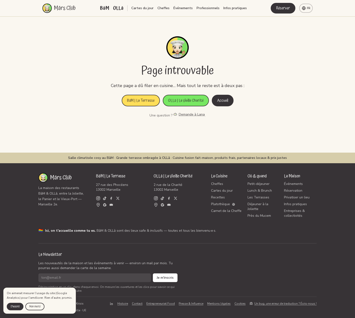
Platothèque (220, 204)
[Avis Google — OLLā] (162, 205)
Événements (183, 8)
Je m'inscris (165, 277)
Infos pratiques (235, 8)
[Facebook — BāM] (111, 198)
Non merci (35, 306)
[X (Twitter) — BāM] (117, 198)
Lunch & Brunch (260, 190)
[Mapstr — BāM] (98, 205)
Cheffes (163, 8)
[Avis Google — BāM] (104, 205)
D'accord (15, 306)
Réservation (293, 190)
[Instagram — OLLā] (156, 198)
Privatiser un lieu (297, 197)
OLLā (118, 8)
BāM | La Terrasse (141, 100)
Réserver (283, 8)
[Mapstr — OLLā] (156, 205)
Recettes (218, 197)
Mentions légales (219, 303)
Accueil (222, 100)
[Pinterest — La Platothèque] (233, 204)
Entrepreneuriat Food (160, 303)
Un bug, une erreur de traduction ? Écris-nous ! (285, 303)
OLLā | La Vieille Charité (186, 100)
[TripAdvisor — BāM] (111, 205)
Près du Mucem (259, 215)
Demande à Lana (192, 114)
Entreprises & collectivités (294, 213)
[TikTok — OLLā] (162, 198)
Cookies (240, 303)
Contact (137, 303)
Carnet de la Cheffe (226, 211)
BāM (104, 8)
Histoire (122, 303)
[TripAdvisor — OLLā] (169, 205)
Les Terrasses (258, 197)
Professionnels (208, 8)
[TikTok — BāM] (104, 198)
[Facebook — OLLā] (169, 198)
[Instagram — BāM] (98, 198)
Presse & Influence (191, 303)
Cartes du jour (142, 8)
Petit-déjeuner (259, 184)
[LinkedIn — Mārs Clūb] (111, 304)
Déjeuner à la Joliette (258, 206)
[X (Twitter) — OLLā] (175, 198)
